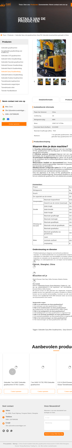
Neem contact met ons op (58, 4)
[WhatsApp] (3, 119)
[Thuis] (5, 4)
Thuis (21, 4)
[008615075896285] (11, 431)
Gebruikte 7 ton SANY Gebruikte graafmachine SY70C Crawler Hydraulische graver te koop (15, 384)
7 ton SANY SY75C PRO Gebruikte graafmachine (42, 383)
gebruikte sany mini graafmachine (50, 329)
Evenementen (44, 4)
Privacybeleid (7, 443)
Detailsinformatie (46, 100)
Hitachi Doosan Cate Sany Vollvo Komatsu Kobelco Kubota (50, 279)
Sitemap (15, 443)
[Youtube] (7, 431)
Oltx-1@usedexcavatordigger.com (16, 110)
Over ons (26, 4)
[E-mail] (8, 119)
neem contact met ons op (54, 434)
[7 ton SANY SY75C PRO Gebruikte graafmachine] (43, 367)
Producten (34, 4)
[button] (12, 371)
